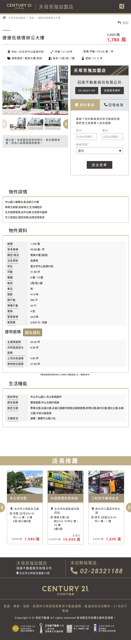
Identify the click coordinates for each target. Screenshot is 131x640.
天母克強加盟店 (17, 17)
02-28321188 (86, 90)
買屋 (32, 17)
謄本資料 (32, 332)
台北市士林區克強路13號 (34, 573)
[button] (68, 124)
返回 (125, 22)
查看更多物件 (112, 90)
